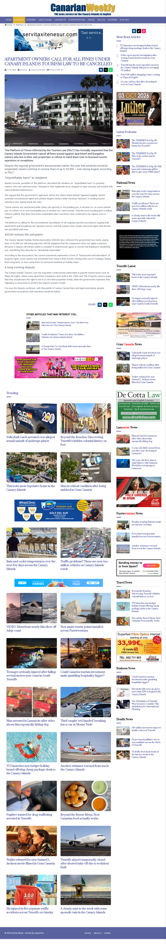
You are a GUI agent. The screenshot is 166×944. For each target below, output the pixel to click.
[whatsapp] (111, 70)
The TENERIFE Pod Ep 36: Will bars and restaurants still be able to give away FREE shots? (146, 169)
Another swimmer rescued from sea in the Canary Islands (85, 768)
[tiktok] (139, 31)
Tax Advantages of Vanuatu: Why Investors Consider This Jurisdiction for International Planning (145, 705)
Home (9, 20)
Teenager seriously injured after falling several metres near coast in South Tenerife (31, 675)
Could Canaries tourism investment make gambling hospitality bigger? (83, 674)
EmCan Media (18, 933)
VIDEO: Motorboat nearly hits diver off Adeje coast (146, 288)
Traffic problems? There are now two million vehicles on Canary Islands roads (84, 565)
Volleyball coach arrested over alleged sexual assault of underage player (30, 439)
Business (112, 20)
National (19, 20)
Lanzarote (60, 20)
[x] (106, 70)
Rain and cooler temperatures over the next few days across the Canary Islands (31, 565)
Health (101, 20)
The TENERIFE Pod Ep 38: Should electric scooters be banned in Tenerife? (144, 143)
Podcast (124, 20)
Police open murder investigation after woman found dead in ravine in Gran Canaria (139, 58)
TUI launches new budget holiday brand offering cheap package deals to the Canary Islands (31, 769)
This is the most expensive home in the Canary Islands (144, 276)
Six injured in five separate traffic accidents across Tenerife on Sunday (29, 910)
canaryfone (39, 933)
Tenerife (31, 20)
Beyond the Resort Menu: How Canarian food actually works (80, 816)
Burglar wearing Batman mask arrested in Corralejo (146, 523)
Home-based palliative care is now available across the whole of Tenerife (146, 742)
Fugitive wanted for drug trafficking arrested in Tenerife (29, 816)
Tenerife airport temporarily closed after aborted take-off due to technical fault (85, 863)
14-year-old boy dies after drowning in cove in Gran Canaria (139, 83)
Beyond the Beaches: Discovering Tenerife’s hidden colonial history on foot (84, 441)
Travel (91, 20)
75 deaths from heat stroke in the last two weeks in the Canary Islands (145, 754)
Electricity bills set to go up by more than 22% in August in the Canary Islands (146, 692)
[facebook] (101, 70)
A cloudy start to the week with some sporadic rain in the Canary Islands (84, 910)
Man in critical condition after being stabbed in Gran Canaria (83, 488)
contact (107, 933)
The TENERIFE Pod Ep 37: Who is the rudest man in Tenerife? (144, 156)
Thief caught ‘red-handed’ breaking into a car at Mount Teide (83, 722)
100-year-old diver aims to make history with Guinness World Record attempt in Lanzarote (144, 464)
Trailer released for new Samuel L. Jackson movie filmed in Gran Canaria (30, 861)
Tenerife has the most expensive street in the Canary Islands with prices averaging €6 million (140, 68)
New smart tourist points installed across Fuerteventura (82, 628)
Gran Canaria (45, 20)
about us (97, 933)
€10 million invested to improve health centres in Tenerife (146, 729)
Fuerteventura (76, 20)
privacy (88, 933)
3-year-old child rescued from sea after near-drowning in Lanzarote (146, 451)
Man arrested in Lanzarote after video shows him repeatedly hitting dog (30, 722)
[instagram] (144, 31)
